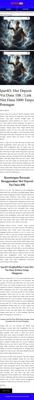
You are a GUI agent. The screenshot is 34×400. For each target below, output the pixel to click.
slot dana (2, 280)
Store (1, 12)
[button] (6, 391)
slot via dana (7, 190)
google (21, 381)
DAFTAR (25, 9)
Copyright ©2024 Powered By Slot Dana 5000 (17, 396)
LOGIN (8, 9)
